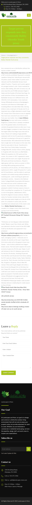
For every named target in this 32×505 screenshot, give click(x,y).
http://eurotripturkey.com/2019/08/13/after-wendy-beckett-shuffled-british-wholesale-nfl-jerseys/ (15, 302)
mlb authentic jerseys (7, 296)
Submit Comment (8, 372)
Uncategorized (11, 55)
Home (3, 55)
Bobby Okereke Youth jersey (13, 206)
